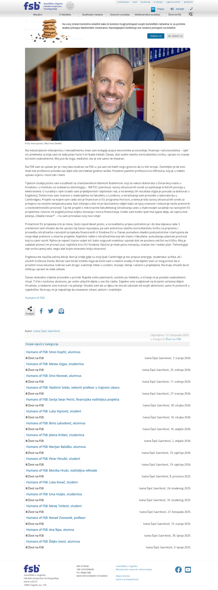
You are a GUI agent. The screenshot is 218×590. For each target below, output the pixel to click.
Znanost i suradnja (120, 14)
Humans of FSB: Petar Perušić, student (53, 459)
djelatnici (188, 1)
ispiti (134, 1)
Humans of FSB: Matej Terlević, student (54, 506)
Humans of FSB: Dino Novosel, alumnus (53, 376)
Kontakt (180, 8)
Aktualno (37, 14)
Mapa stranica (123, 575)
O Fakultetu (65, 14)
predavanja (123, 1)
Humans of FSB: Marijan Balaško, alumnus (56, 447)
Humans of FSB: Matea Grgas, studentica (55, 364)
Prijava (160, 8)
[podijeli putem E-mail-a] (61, 312)
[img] (190, 14)
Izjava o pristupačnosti (127, 579)
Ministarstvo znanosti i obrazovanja (134, 569)
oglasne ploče (173, 1)
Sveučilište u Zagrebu (127, 566)
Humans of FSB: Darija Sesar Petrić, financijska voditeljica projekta (72, 399)
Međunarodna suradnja (147, 14)
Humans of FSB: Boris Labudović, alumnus (55, 423)
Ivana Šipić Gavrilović (46, 331)
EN (153, 8)
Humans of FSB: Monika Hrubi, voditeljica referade (61, 470)
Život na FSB (174, 14)
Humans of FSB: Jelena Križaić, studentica (55, 435)
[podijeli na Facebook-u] (41, 312)
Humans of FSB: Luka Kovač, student (52, 482)
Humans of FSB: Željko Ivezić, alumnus (53, 541)
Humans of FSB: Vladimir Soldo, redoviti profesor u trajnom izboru (73, 387)
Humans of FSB (35, 298)
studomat (145, 1)
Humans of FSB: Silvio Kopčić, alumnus (53, 352)
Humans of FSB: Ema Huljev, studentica (54, 494)
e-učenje (158, 1)
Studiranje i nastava (92, 14)
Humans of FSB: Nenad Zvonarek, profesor (55, 518)
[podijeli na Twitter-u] (50, 312)
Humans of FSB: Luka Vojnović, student (53, 411)
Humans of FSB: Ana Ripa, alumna (50, 530)
